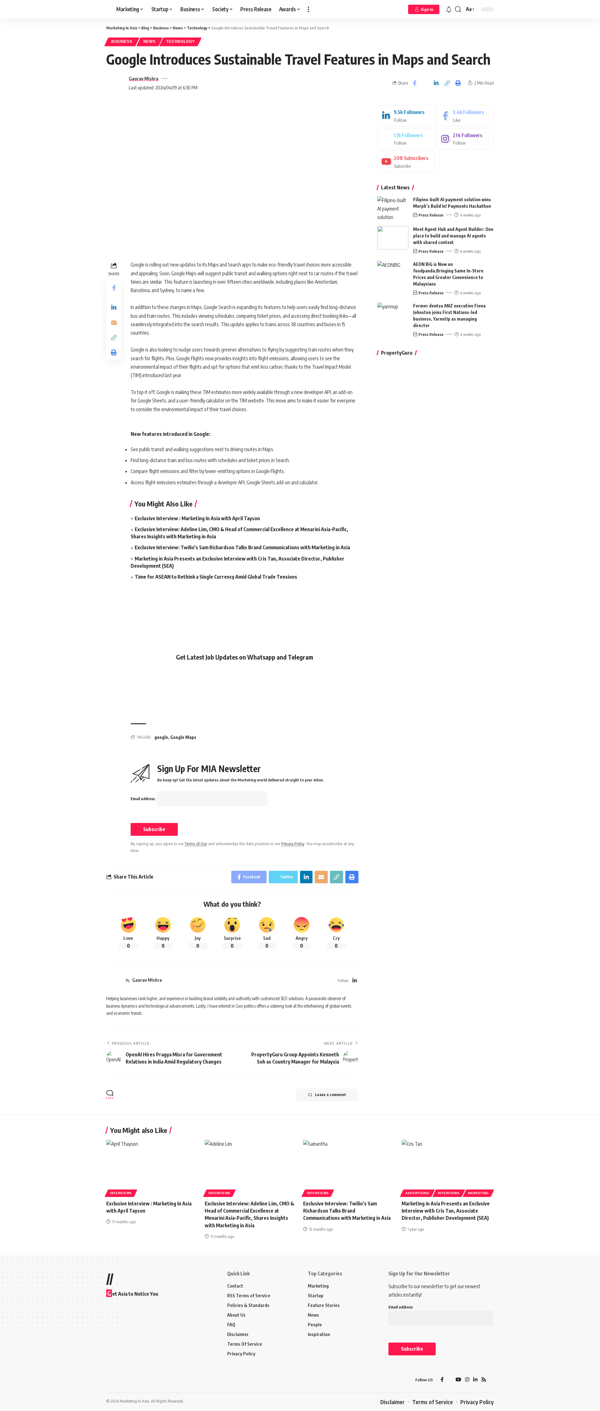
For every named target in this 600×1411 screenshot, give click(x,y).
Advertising (417, 1193)
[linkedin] (406, 116)
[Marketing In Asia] (120, 1380)
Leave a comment (330, 1094)
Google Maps (183, 737)
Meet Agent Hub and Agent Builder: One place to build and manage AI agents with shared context (453, 236)
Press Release (430, 214)
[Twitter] (406, 139)
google (161, 737)
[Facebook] (465, 116)
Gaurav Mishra (143, 78)
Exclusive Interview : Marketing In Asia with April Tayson (197, 518)
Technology (180, 41)
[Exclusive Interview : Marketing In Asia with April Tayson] (152, 1167)
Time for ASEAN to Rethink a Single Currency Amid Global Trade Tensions (216, 577)
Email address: (143, 798)
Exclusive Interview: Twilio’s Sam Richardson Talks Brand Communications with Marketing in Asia (242, 547)
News (149, 41)
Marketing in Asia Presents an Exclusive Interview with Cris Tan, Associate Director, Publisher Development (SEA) (446, 1210)
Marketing (478, 1193)
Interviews (121, 1193)
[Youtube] (406, 161)
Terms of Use (196, 843)
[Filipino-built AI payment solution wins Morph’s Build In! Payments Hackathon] (392, 208)
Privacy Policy (292, 843)
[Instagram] (465, 139)
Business (121, 41)
